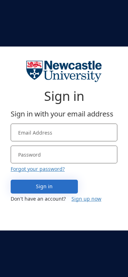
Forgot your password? (38, 168)
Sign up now (86, 198)
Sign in (44, 186)
